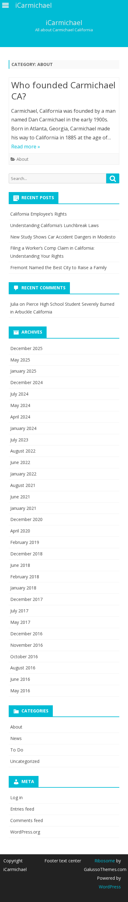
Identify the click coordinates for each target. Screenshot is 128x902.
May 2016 (20, 691)
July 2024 (19, 394)
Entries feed (22, 809)
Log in (16, 797)
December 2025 (26, 348)
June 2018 (20, 565)
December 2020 (26, 519)
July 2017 (19, 611)
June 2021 (20, 497)
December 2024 (26, 382)
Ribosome (104, 861)
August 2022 (22, 451)
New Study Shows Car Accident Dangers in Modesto (63, 237)
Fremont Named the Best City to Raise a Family (58, 267)
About (22, 159)
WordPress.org (25, 832)
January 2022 (23, 474)
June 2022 (20, 462)
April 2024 (20, 417)
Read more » (25, 146)
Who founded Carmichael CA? (63, 90)
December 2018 (26, 554)
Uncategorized (24, 761)
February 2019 (24, 542)
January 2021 (23, 508)
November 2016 (26, 645)
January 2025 (23, 371)
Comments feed (26, 820)
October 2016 (24, 656)
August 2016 (22, 668)
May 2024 (20, 405)
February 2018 (24, 577)
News (16, 738)
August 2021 (22, 485)
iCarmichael (64, 23)
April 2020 (20, 531)
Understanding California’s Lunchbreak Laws (54, 225)
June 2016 (20, 679)
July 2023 (19, 440)
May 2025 (20, 360)
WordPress (110, 887)
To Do (16, 750)
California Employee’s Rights (38, 214)
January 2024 (23, 428)
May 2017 (20, 622)
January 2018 (23, 588)
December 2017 (26, 599)
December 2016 (26, 634)
